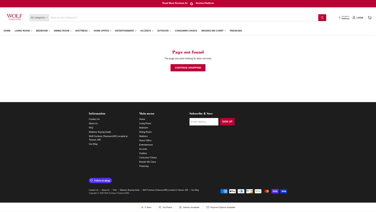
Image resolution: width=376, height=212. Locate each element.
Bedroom (42, 30)
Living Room (22, 30)
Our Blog (93, 144)
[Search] (322, 17)
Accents (146, 30)
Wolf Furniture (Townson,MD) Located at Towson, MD (165, 190)
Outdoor (163, 30)
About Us (93, 123)
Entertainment (125, 30)
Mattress (81, 30)
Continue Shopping (188, 67)
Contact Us (94, 119)
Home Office (102, 30)
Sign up (227, 121)
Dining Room (62, 30)
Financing (236, 30)
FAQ (91, 127)
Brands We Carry (213, 30)
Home (7, 30)
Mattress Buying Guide (100, 132)
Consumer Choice (186, 30)
